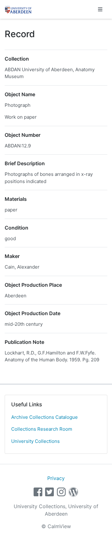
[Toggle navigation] (100, 9)
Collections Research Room (41, 429)
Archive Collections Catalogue (44, 417)
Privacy (56, 478)
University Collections (35, 441)
